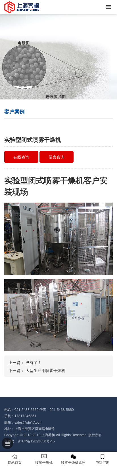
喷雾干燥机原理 (73, 462)
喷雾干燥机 (44, 462)
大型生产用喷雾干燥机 (45, 370)
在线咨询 (21, 157)
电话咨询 (102, 462)
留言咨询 (56, 157)
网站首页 (15, 462)
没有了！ (33, 362)
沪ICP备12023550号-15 (36, 440)
